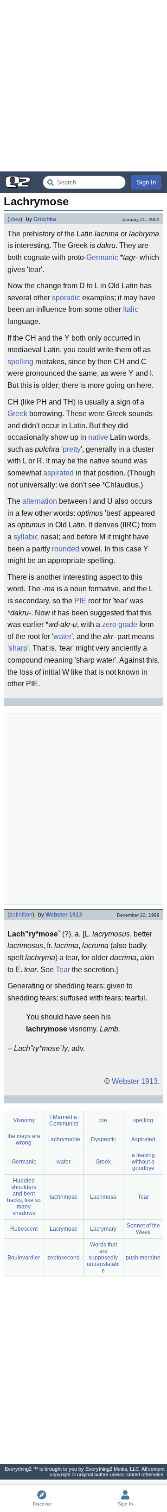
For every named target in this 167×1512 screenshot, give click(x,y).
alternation (39, 501)
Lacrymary (103, 1229)
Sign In (146, 182)
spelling (20, 362)
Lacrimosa (103, 1197)
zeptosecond (63, 1257)
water (62, 636)
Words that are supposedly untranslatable (103, 1257)
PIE (80, 601)
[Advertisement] (83, 85)
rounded (65, 549)
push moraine (143, 1257)
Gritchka (44, 219)
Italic (130, 309)
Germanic (102, 257)
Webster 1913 (63, 914)
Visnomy (24, 1120)
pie (103, 1120)
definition (20, 914)
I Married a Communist (63, 1120)
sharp (18, 648)
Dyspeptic (103, 1139)
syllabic (26, 537)
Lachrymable (63, 1139)
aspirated (58, 473)
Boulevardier (23, 1257)
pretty (72, 449)
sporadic (66, 298)
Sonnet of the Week (143, 1228)
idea (14, 219)
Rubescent (24, 1229)
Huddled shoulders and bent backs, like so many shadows (24, 1196)
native (98, 437)
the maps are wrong (23, 1139)
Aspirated (143, 1139)
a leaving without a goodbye (143, 1161)
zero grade (119, 624)
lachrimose (63, 1197)
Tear (63, 970)
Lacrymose (63, 1229)
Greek (17, 414)
